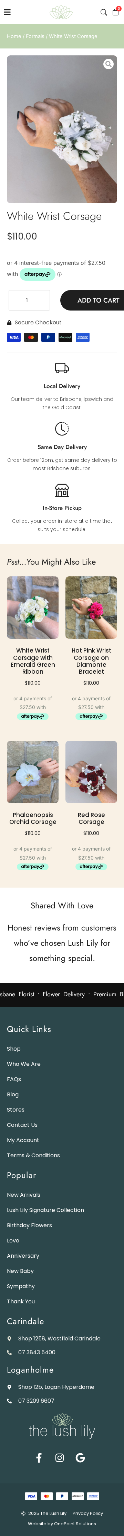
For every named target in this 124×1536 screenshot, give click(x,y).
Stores (15, 1110)
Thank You (21, 1301)
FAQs (14, 1079)
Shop (14, 1049)
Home (14, 36)
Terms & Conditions (33, 1155)
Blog (13, 1094)
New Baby (20, 1271)
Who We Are (24, 1064)
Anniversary (23, 1256)
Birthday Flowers (29, 1225)
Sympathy (21, 1286)
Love (13, 1241)
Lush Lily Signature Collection (45, 1210)
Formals (35, 36)
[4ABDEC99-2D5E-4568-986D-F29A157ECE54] (62, 129)
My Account (23, 1140)
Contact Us (22, 1125)
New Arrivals (23, 1195)
